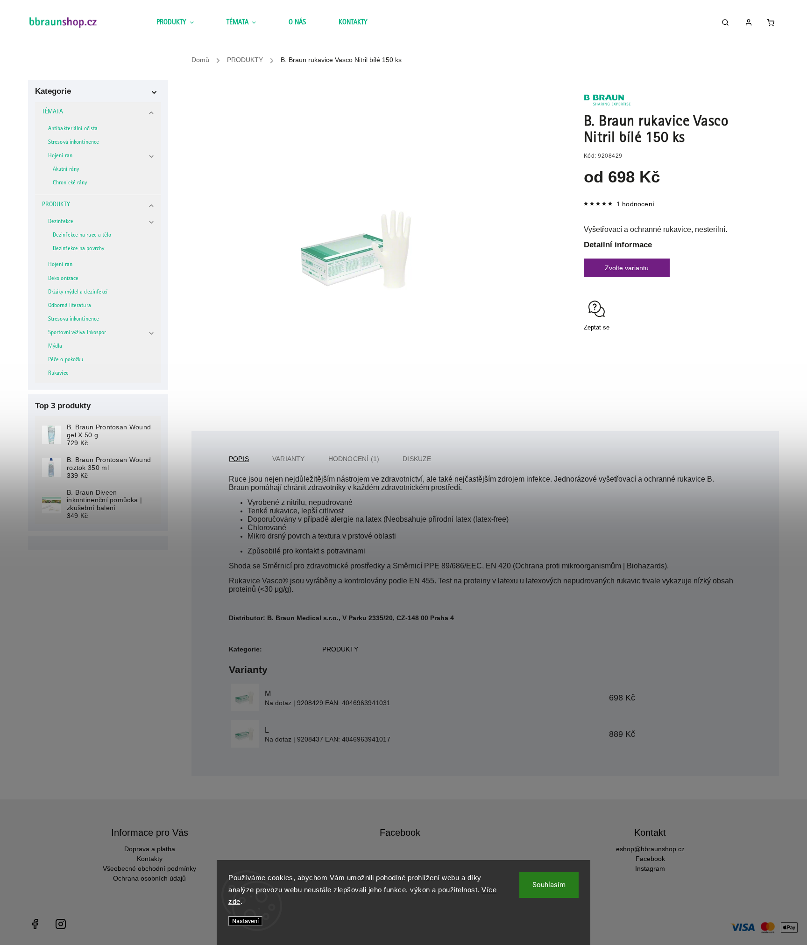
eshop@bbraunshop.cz (650, 849)
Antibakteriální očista (73, 129)
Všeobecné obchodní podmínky (149, 868)
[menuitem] (183, 23)
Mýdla (55, 346)
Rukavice (58, 374)
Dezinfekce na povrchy (78, 249)
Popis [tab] (239, 458)
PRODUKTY (56, 205)
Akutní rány (66, 170)
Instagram (650, 868)
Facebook (650, 858)
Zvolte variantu (627, 268)
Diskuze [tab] (417, 458)
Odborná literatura (69, 306)
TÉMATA (53, 112)
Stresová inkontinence (73, 143)
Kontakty (150, 858)
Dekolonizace (63, 279)
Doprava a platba (149, 849)
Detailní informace (618, 244)
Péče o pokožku (65, 360)
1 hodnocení (635, 204)
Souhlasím (549, 885)
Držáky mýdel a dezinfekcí (78, 292)
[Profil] (752, 24)
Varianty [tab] (288, 458)
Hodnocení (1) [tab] (354, 458)
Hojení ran (60, 156)
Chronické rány (70, 183)
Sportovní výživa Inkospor (77, 333)
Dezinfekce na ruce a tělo (82, 235)
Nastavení (245, 920)
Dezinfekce (60, 222)
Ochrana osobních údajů (149, 878)
